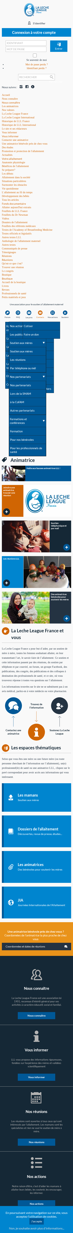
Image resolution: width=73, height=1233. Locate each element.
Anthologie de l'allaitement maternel (21, 241)
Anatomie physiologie (13, 162)
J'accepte (36, 1221)
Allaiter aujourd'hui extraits (16, 207)
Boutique (7, 278)
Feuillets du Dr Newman (15, 214)
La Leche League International (18, 117)
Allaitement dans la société (16, 177)
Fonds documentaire (14, 203)
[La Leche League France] (36, 9)
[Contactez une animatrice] (13, 705)
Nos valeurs (8, 110)
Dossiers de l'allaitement (15, 222)
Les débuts (7, 173)
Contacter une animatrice (15, 140)
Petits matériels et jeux (14, 297)
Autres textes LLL (11, 237)
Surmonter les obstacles (14, 184)
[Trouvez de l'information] (36, 732)
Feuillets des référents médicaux (19, 226)
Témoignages (9, 252)
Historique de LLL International (19, 125)
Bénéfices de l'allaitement (15, 166)
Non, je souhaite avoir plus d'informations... (36, 1228)
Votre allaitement (12, 158)
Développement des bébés (15, 196)
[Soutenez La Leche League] (59, 705)
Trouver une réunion (13, 267)
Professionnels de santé (14, 293)
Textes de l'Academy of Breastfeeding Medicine (27, 229)
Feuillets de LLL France (15, 211)
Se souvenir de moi (36, 60)
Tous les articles (10, 199)
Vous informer (10, 136)
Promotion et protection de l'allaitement (23, 151)
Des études (7, 147)
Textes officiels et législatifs (16, 233)
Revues (5, 289)
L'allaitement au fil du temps (17, 192)
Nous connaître (11, 102)
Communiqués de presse (14, 248)
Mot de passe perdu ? (36, 64)
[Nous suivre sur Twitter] (31, 87)
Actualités (7, 155)
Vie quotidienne (10, 188)
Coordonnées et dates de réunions (25, 946)
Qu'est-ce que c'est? (12, 263)
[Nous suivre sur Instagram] (20, 87)
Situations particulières (14, 181)
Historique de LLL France (16, 121)
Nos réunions (36, 1142)
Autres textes (9, 244)
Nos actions (36, 1203)
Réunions (7, 259)
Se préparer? (8, 170)
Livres (5, 286)
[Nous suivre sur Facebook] (26, 87)
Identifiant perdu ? (36, 68)
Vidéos (5, 218)
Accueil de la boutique (14, 282)
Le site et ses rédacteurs (14, 128)
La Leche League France (15, 113)
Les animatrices (10, 106)
